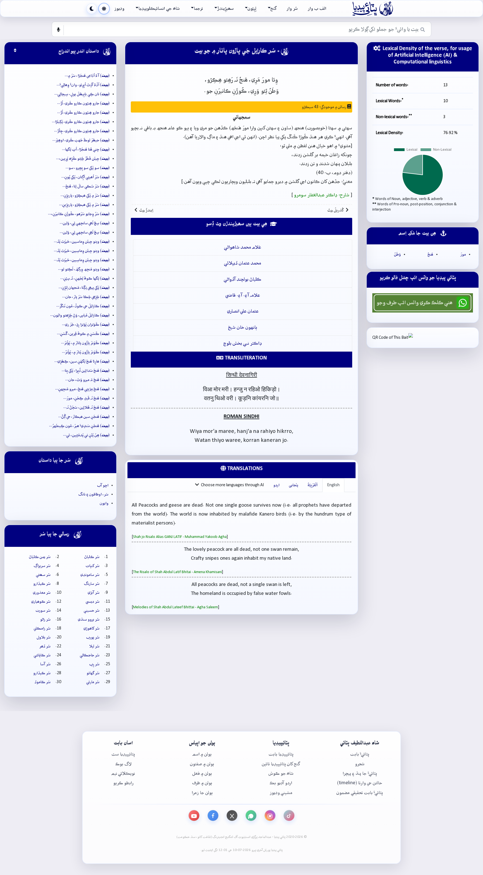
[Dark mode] (91, 8)
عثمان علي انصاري (243, 311)
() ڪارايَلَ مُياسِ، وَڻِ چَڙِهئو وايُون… (80, 315)
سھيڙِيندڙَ (225, 8)
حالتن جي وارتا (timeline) (359, 783)
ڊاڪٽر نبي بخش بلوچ (243, 343)
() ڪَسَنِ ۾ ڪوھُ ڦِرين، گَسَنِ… (83, 334)
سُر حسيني (92, 610)
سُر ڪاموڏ (43, 682)
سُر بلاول (44, 637)
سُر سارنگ (92, 583)
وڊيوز (119, 8)
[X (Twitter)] (232, 815)
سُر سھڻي (43, 575)
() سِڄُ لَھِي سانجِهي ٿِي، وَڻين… (85, 232)
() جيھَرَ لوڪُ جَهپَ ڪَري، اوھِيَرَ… (81, 140)
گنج (273, 8)
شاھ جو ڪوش (281, 773)
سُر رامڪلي (42, 628)
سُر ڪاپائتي (42, 655)
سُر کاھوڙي (92, 628)
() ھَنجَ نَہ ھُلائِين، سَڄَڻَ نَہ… (86, 407)
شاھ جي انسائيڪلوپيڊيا (158, 8)
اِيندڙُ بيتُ (146, 210)
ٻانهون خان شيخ (242, 327)
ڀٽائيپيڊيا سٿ (123, 754)
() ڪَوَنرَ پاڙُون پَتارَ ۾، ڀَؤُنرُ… (86, 352)
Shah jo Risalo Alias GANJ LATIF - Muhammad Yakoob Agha (180, 537)
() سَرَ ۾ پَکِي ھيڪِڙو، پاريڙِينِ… (84, 204)
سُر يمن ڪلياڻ (40, 557)
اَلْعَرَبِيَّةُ (313, 485)
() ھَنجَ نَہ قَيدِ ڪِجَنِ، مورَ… (86, 398)
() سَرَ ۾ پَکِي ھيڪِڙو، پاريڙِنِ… (85, 195)
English (333, 485)
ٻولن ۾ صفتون (202, 764)
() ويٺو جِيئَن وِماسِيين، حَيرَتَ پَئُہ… (82, 251)
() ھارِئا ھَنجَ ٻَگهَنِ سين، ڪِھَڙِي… (82, 361)
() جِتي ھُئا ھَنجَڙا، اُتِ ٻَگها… (86, 149)
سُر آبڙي (94, 592)
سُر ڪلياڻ (92, 557)
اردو (276, 485)
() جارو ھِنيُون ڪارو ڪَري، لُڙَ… (83, 103)
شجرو (359, 764)
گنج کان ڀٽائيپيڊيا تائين (281, 764)
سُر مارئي (93, 682)
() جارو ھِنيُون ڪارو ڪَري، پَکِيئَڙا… (81, 122)
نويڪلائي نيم (123, 773)
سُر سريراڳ (42, 566)
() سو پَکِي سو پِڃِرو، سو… (88, 168)
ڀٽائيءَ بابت (359, 754)
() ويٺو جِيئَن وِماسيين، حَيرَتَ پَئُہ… (82, 241)
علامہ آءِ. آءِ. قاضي (243, 295)
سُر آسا (45, 664)
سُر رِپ (94, 664)
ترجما (198, 8)
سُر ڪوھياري (41, 601)
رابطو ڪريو (123, 783)
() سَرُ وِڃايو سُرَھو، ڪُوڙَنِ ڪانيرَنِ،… (79, 214)
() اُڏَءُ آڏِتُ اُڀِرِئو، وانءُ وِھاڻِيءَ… (83, 85)
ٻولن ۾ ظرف (202, 783)
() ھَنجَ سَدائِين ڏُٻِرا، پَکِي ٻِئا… (86, 370)
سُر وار (292, 8)
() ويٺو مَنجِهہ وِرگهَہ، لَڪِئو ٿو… (84, 269)
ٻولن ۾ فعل (202, 773)
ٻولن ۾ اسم (202, 754)
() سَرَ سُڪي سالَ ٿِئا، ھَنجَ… (86, 186)
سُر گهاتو (93, 673)
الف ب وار (317, 8)
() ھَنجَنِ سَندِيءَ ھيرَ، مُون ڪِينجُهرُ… (79, 426)
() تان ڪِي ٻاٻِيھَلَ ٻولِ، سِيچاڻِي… (82, 94)
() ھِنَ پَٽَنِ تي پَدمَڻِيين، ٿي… (86, 435)
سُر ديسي (93, 601)
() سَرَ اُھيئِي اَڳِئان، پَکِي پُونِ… (85, 177)
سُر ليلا (94, 646)
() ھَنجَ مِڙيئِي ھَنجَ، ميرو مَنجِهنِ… (82, 389)
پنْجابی (293, 485)
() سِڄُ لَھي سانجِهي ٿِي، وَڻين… (85, 223)
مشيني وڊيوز (281, 792)
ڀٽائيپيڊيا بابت (281, 754)
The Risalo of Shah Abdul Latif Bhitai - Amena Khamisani (177, 572)
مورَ (463, 254)
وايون (104, 503)
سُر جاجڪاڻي (90, 655)
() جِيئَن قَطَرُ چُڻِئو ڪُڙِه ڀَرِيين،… (83, 158)
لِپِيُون (252, 8)
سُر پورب (93, 637)
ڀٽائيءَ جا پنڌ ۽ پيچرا (360, 773)
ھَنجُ (430, 254)
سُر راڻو (45, 619)
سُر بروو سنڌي (89, 619)
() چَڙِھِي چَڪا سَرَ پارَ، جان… (86, 297)
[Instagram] (270, 815)
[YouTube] (194, 815)
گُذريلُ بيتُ (336, 210)
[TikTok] (289, 815)
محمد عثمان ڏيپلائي (242, 263)
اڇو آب (102, 485)
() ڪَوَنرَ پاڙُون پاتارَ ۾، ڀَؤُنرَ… (85, 343)
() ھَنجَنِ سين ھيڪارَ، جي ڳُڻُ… (84, 416)
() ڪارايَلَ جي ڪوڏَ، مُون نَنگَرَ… (83, 306)
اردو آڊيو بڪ (281, 783)
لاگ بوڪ (123, 764)
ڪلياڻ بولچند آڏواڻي (242, 279)
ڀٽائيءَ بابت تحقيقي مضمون (360, 792)
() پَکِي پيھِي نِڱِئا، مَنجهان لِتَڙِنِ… (84, 287)
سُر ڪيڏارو (42, 583)
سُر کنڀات (93, 566)
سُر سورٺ (43, 610)
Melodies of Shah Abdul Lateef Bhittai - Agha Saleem (175, 607)
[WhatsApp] (251, 815)
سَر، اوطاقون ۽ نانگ (93, 494)
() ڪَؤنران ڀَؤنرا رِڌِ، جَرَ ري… (86, 324)
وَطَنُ (397, 254)
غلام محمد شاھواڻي (242, 247)
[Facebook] (213, 815)
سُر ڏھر (45, 646)
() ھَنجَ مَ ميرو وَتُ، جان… (87, 380)
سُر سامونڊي (90, 575)
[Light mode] (104, 8)
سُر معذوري (42, 592)
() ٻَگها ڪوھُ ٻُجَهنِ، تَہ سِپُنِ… (85, 278)
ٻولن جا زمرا (202, 792)
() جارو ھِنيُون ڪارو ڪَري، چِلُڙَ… (82, 131)
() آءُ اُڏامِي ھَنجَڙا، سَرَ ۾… (87, 75)
